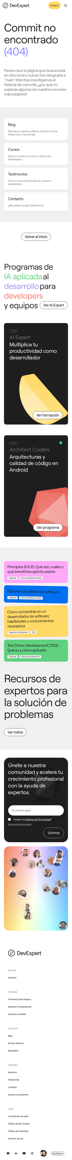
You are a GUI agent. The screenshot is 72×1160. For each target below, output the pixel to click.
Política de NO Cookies (19, 1123)
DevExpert (13, 1064)
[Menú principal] (65, 5)
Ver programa (48, 527)
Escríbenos (57, 1153)
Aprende (12, 970)
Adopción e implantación (19, 1006)
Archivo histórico (16, 1043)
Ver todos (15, 732)
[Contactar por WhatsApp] (43, 1153)
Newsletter (13, 1050)
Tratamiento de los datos (19, 824)
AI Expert (54, 5)
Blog (10, 1035)
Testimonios (13, 1079)
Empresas (12, 991)
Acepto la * (33, 819)
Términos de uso (15, 1138)
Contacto (12, 1087)
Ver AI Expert (53, 305)
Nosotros (12, 1072)
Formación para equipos (19, 999)
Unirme (53, 832)
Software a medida (17, 1014)
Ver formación (47, 415)
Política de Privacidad (38, 819)
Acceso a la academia (18, 1094)
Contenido (13, 1028)
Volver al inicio (36, 236)
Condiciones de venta (18, 1116)
